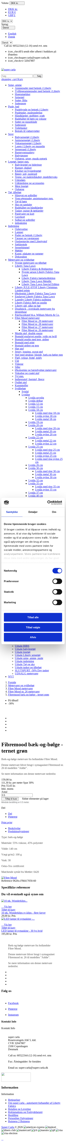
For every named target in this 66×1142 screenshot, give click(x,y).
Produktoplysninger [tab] (18, 831)
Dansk (11, 36)
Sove (11, 134)
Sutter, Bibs (21, 100)
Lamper (19, 232)
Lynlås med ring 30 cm (47, 471)
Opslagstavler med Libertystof (31, 241)
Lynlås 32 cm (35, 480)
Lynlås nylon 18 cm (45, 416)
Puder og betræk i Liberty (28, 235)
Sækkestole (21, 244)
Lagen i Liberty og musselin (30, 146)
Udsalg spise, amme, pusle (29, 658)
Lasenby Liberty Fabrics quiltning (33, 299)
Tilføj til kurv (10, 799)
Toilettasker (21, 128)
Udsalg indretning (24, 661)
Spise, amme (15, 85)
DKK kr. (13, 9)
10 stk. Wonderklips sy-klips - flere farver (23, 912)
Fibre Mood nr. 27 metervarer (37, 327)
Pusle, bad (13, 106)
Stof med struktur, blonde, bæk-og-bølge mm (39, 354)
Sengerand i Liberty (25, 149)
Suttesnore (20, 103)
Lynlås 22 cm (35, 437)
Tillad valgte (33, 627)
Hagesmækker (22, 94)
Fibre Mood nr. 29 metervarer (37, 321)
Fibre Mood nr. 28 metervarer (37, 324)
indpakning (21, 223)
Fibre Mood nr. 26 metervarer (37, 330)
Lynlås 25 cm (35, 446)
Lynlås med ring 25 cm (47, 449)
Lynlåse (26, 394)
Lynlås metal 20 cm (45, 431)
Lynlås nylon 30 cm (45, 477)
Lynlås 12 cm (35, 403)
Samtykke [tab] (12, 511)
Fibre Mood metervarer (27, 318)
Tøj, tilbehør (14, 192)
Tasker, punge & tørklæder (29, 210)
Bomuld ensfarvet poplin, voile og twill (36, 336)
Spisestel (19, 97)
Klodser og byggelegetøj (28, 170)
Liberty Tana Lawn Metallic (37, 281)
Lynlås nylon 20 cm (45, 434)
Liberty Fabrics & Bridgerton (37, 268)
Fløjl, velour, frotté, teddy (28, 357)
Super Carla (8, 1127)
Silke (17, 367)
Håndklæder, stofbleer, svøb (30, 115)
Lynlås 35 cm (35, 483)
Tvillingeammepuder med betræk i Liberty (37, 91)
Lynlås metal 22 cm (45, 440)
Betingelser (14, 1099)
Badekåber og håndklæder (29, 207)
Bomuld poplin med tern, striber (32, 339)
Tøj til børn (21, 201)
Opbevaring (21, 229)
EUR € (12, 12)
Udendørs (20, 180)
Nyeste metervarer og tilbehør (31, 262)
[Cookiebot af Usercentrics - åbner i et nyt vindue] (47, 502)
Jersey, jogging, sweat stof (29, 351)
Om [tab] (54, 511)
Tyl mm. (19, 376)
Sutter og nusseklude (26, 121)
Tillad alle (33, 617)
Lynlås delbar (35, 400)
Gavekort (20, 216)
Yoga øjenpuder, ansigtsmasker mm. (34, 198)
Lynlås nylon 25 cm (45, 455)
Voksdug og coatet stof (27, 373)
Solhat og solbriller (25, 219)
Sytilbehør (20, 388)
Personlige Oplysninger (20, 1118)
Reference (7, 880)
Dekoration (21, 256)
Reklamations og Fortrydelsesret (25, 1112)
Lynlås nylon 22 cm (45, 443)
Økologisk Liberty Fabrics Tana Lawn (35, 293)
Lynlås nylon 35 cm (45, 489)
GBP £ (11, 15)
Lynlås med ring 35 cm (47, 486)
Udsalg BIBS (22, 645)
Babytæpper (21, 155)
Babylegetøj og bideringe (28, 164)
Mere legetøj (21, 186)
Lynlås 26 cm (35, 465)
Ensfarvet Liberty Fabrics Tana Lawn (35, 296)
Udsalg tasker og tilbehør (28, 667)
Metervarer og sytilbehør (21, 259)
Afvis (33, 637)
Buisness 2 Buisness (19, 1121)
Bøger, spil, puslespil (26, 173)
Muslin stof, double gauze (28, 333)
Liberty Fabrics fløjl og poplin (31, 302)
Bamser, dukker (23, 167)
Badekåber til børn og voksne (30, 118)
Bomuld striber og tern (27, 345)
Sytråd (25, 391)
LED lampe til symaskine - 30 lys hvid (21, 930)
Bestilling (13, 1115)
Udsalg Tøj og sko (25, 664)
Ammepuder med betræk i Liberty (33, 88)
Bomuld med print (24, 342)
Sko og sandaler (23, 204)
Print (6, 822)
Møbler (19, 250)
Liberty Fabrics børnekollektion (38, 278)
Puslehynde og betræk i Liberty (31, 109)
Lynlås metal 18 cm (45, 419)
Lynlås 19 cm (35, 422)
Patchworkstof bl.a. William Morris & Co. (37, 314)
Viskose (19, 364)
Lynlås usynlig (36, 397)
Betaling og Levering (19, 1109)
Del (10, 813)
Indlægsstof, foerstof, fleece (29, 379)
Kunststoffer (21, 385)
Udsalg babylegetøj (25, 649)
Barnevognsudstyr (24, 152)
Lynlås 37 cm (35, 492)
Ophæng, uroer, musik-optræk (31, 158)
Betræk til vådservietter (27, 131)
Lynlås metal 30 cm (45, 474)
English (12, 33)
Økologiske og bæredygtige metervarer (36, 370)
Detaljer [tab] (33, 511)
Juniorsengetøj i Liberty (27, 140)
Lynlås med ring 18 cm (47, 413)
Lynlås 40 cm (35, 495)
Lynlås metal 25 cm (45, 452)
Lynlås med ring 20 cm (47, 428)
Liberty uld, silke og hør (28, 305)
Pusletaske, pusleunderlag (28, 112)
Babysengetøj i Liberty (27, 137)
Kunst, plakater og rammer (29, 253)
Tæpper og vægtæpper (27, 238)
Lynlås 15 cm (35, 406)
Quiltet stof (21, 382)
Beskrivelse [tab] (14, 828)
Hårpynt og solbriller (26, 195)
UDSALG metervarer (26, 673)
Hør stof (19, 348)
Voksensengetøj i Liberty (28, 143)
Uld (17, 360)
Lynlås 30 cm (35, 468)
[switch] (57, 581)
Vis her (6, 906)
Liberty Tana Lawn (25, 265)
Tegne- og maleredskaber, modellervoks (36, 177)
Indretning (13, 226)
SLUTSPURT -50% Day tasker (32, 670)
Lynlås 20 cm (35, 425)
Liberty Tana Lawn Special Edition (40, 284)
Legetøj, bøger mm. (18, 161)
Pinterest (12, 816)
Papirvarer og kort (24, 213)
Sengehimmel (22, 247)
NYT (11, 676)
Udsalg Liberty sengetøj (27, 655)
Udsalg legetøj (22, 652)
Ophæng (19, 189)
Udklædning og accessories (29, 183)
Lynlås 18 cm (35, 409)
